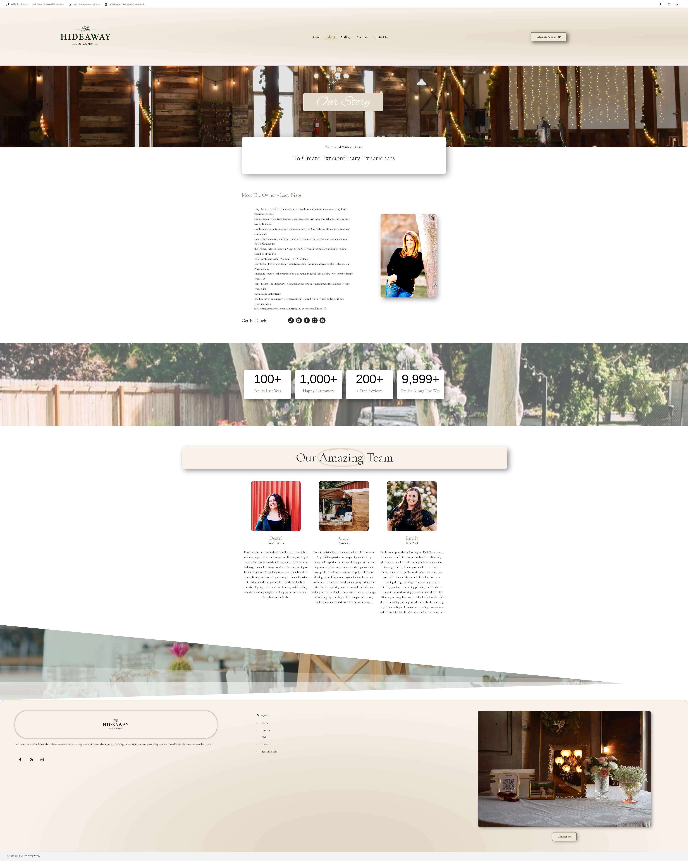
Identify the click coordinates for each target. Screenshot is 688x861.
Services (362, 37)
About (331, 37)
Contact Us (380, 37)
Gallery (346, 37)
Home (317, 37)
